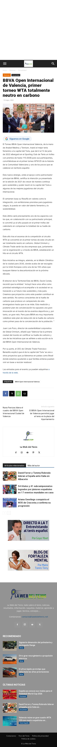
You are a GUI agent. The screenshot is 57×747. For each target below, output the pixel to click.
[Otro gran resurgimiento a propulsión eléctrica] (10, 659)
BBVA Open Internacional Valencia (27, 382)
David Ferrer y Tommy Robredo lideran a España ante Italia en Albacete (34, 476)
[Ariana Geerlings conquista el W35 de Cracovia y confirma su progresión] (10, 502)
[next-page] (9, 513)
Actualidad (22, 70)
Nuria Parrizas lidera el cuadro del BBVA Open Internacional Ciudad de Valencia (13, 412)
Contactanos (11, 736)
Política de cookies (28, 739)
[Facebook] (5, 393)
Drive (21, 648)
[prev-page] (4, 513)
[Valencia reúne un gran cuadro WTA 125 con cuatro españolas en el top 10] (10, 721)
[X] (12, 393)
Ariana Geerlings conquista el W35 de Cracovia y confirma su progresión (34, 502)
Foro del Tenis (24, 736)
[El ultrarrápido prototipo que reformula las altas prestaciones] (10, 672)
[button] (4, 63)
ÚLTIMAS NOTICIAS (14, 684)
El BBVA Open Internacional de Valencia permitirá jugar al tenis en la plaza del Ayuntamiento (41, 415)
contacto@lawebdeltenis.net (35, 616)
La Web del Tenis (28, 446)
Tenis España (24, 723)
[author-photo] (28, 443)
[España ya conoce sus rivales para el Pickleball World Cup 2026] (10, 694)
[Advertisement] (28, 30)
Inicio (5, 70)
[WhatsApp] (18, 393)
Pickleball (23, 696)
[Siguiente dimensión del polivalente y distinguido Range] (10, 646)
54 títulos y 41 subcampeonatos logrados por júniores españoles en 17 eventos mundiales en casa (35, 489)
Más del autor (34, 465)
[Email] (24, 393)
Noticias (12, 70)
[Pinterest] (34, 452)
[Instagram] (22, 452)
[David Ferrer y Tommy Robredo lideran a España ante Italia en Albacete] (10, 476)
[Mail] (28, 452)
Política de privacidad (40, 736)
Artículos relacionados (14, 465)
